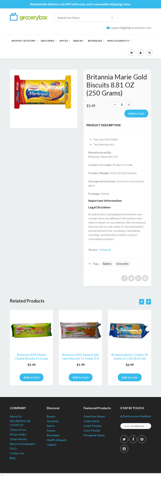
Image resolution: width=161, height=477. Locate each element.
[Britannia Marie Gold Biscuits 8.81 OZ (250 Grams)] (44, 93)
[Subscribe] (146, 426)
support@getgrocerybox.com (131, 27)
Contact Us (17, 453)
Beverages (95, 40)
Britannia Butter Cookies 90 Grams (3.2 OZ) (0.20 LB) (129, 356)
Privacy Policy (18, 434)
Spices (63, 40)
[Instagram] (124, 449)
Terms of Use (18, 429)
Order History (18, 439)
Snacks (78, 40)
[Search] (112, 18)
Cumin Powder (92, 425)
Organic (52, 444)
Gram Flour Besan (94, 416)
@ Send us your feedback (135, 416)
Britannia (105, 249)
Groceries (47, 40)
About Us (16, 416)
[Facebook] (133, 439)
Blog (12, 458)
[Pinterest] (142, 439)
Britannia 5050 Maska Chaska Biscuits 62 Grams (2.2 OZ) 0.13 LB (31, 357)
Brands (51, 416)
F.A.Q (13, 448)
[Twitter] (124, 439)
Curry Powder (92, 430)
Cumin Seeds (91, 421)
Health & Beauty (118, 40)
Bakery (107, 263)
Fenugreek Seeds (94, 435)
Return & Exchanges (22, 443)
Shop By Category (23, 40)
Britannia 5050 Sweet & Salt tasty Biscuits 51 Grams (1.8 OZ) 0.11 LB (80, 357)
